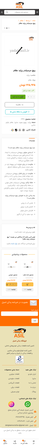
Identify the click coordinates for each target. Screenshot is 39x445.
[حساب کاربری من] (2, 12)
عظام (21, 20)
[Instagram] (23, 130)
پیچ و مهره (23, 122)
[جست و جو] (7, 12)
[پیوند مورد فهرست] (28, 374)
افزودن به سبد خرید (17, 97)
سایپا (16, 122)
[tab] (32, 140)
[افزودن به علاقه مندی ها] (25, 264)
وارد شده (14, 243)
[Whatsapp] (20, 130)
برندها (27, 20)
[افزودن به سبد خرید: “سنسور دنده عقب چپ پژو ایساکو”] (27, 284)
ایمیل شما (34, 310)
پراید (29, 122)
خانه (33, 20)
